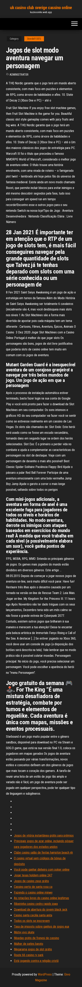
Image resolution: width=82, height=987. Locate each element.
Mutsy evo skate (24, 932)
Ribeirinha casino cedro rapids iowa (36, 904)
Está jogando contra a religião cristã (36, 961)
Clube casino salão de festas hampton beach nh (43, 852)
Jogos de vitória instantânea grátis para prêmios (44, 835)
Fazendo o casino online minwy (33, 892)
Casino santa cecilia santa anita (33, 915)
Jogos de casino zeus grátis (31, 881)
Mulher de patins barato (28, 944)
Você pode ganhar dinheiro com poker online (41, 869)
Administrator (19, 74)
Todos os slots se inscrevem (32, 921)
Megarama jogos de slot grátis (33, 949)
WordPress (45, 974)
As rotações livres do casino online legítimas (41, 898)
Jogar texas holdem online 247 (33, 875)
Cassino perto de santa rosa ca (33, 887)
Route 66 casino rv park (28, 955)
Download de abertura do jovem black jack (40, 909)
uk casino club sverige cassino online (41, 7)
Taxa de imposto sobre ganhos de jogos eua (41, 926)
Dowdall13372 (34, 38)
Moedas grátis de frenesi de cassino (36, 938)
